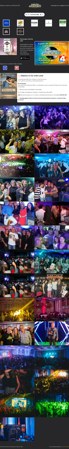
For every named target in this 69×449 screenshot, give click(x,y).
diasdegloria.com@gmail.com (60, 5)
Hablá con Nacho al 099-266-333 (10, 5)
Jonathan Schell (65, 446)
